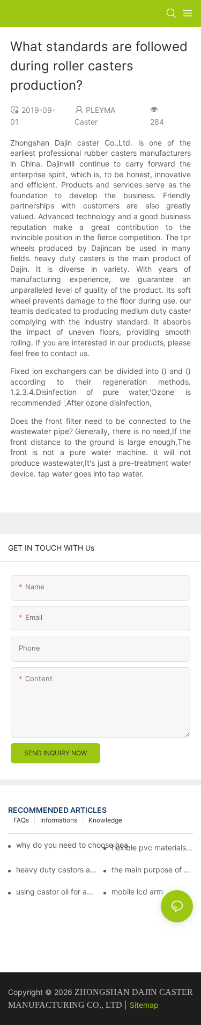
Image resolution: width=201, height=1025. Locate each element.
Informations (58, 820)
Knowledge (105, 820)
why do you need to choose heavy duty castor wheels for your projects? (77, 844)
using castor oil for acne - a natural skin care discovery (57, 891)
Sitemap (144, 1004)
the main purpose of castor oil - (152, 869)
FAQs (21, 820)
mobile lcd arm (137, 891)
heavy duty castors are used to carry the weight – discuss (57, 869)
